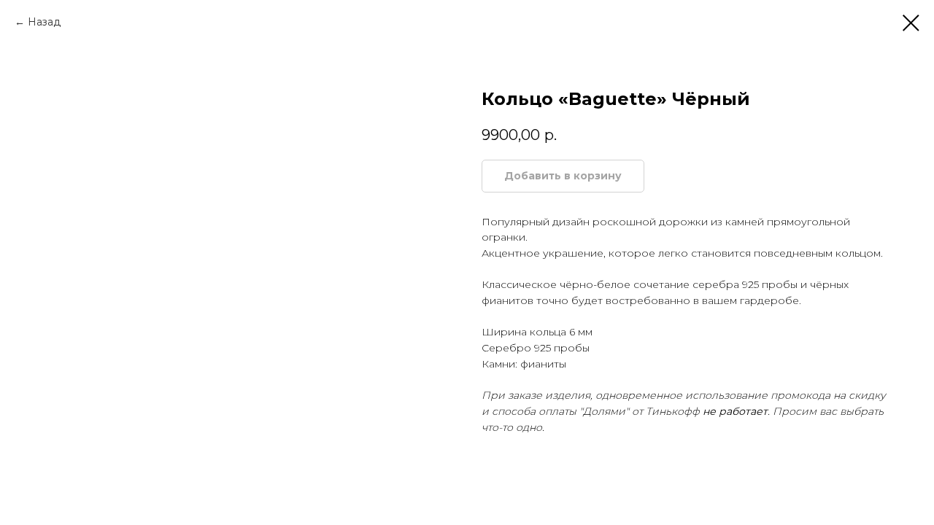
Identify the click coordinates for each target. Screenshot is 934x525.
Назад (44, 21)
